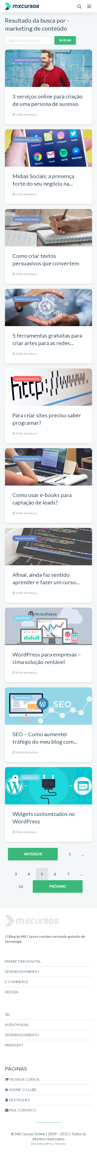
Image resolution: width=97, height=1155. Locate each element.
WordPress (22, 618)
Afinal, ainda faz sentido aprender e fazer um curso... (46, 578)
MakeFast (14, 1045)
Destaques (19, 1100)
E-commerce (16, 982)
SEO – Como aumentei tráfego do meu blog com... (44, 738)
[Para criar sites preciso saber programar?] (48, 386)
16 (21, 886)
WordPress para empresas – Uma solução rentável (46, 658)
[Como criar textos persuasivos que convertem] (48, 227)
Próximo (57, 886)
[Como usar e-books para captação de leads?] (48, 466)
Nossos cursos (24, 1079)
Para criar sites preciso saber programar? (46, 419)
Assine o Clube (22, 1089)
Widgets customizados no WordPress (43, 817)
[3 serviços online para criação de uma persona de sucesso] (48, 67)
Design (11, 992)
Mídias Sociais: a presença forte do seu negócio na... (43, 180)
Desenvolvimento (27, 378)
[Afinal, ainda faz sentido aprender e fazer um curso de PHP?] (48, 546)
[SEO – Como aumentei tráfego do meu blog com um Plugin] (48, 705)
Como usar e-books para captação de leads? (42, 499)
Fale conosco (22, 1110)
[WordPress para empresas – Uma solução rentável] (48, 625)
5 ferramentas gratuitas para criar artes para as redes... (47, 339)
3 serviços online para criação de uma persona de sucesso (47, 100)
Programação (25, 538)
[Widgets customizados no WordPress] (48, 785)
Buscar (65, 40)
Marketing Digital (27, 60)
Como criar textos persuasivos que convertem (45, 259)
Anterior (33, 854)
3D (7, 1014)
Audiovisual (17, 1024)
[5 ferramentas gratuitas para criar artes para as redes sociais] (48, 306)
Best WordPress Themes (49, 1144)
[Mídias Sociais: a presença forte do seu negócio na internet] (48, 147)
